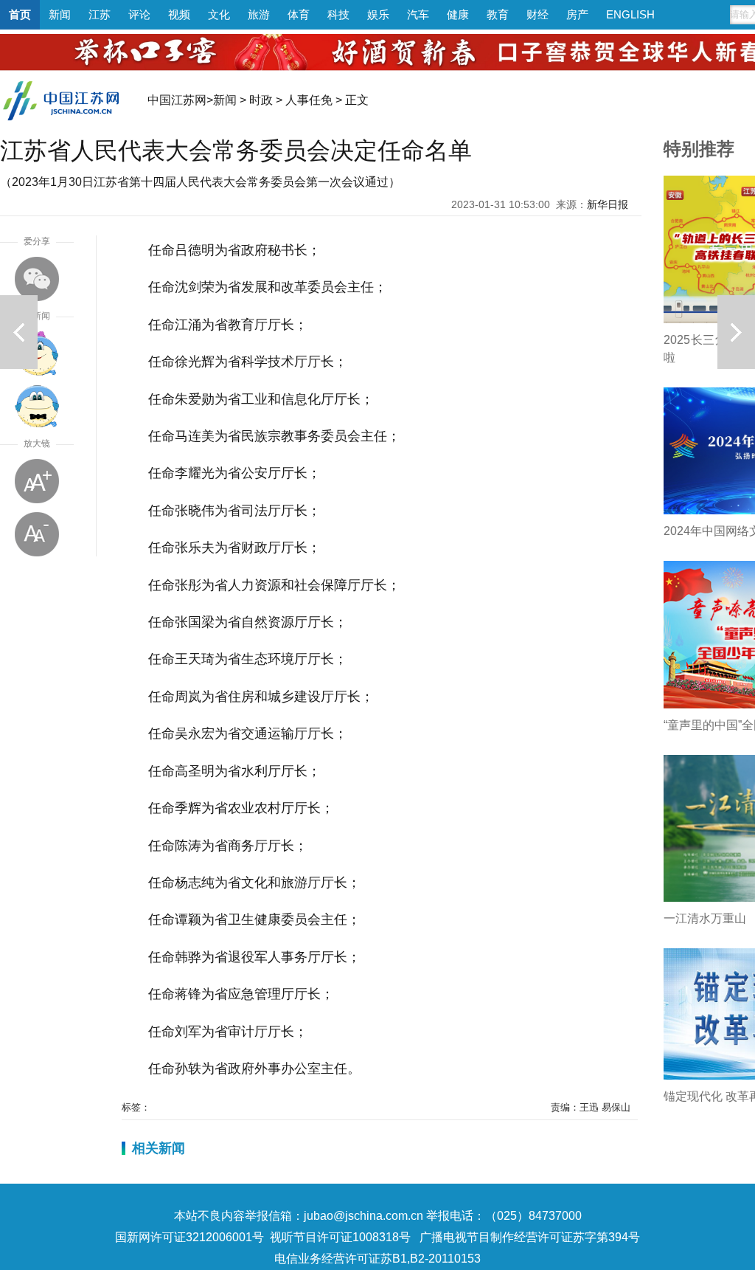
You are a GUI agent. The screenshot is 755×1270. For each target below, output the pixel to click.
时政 (261, 100)
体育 (299, 14)
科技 (338, 14)
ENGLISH (630, 14)
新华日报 (607, 204)
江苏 (99, 14)
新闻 (60, 14)
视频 (179, 14)
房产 (577, 14)
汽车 (418, 14)
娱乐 (378, 14)
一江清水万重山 (705, 918)
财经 (537, 14)
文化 (219, 14)
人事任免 (309, 100)
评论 (139, 14)
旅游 (259, 14)
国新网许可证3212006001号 (189, 1237)
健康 (458, 14)
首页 (20, 14)
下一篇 (736, 332)
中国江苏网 (176, 100)
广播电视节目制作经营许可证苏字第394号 (530, 1237)
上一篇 (19, 332)
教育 (498, 14)
